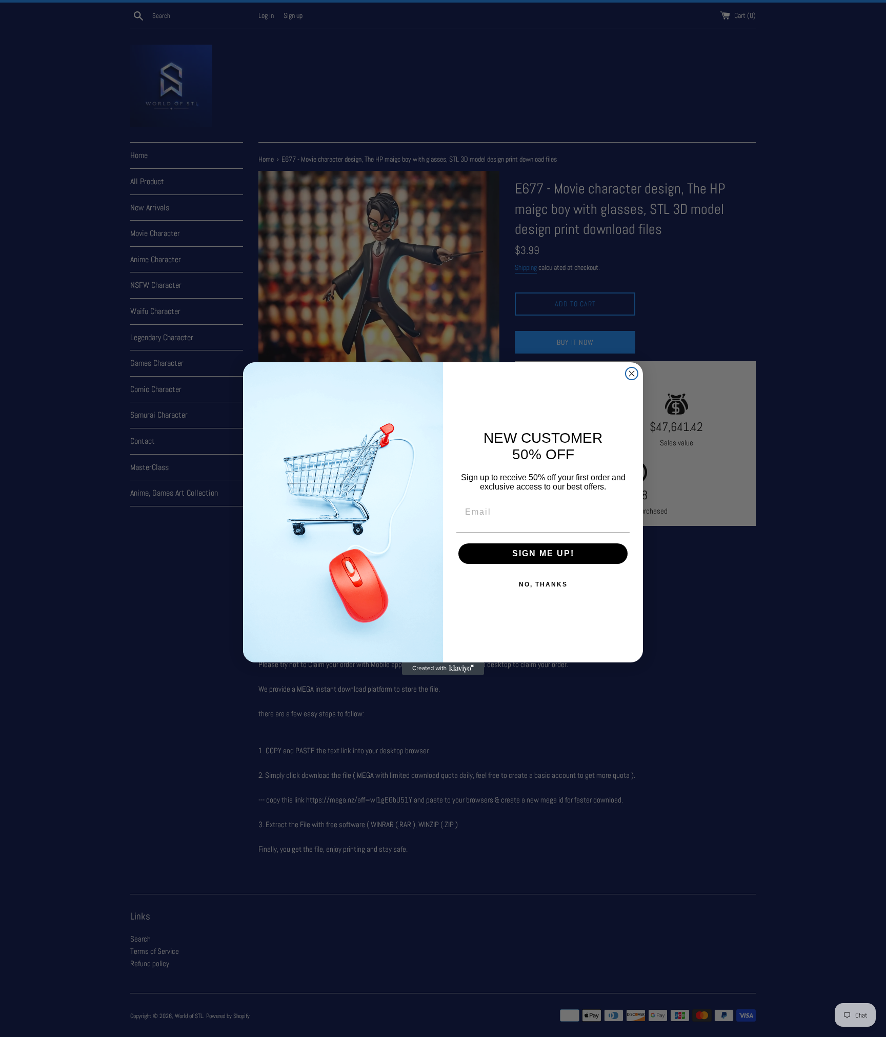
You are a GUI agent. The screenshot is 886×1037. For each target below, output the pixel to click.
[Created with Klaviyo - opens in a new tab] (443, 668)
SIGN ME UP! (543, 553)
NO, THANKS (543, 584)
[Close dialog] (632, 373)
